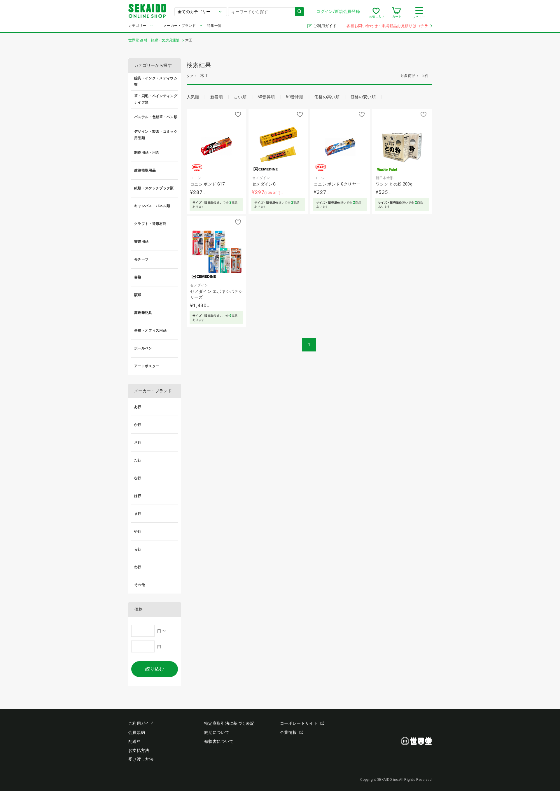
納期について (216, 732)
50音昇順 (266, 96)
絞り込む (154, 668)
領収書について (218, 741)
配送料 (134, 741)
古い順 (240, 96)
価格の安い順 (363, 96)
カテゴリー (137, 26)
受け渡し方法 (140, 759)
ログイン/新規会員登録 (338, 11)
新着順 (216, 96)
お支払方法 (138, 750)
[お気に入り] (376, 12)
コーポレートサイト (299, 723)
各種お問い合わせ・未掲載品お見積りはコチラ (387, 26)
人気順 (193, 96)
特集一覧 (214, 26)
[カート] (396, 12)
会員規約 (136, 732)
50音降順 (294, 96)
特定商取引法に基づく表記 (229, 723)
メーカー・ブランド (179, 26)
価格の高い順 (327, 96)
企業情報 (288, 732)
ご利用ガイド (325, 26)
